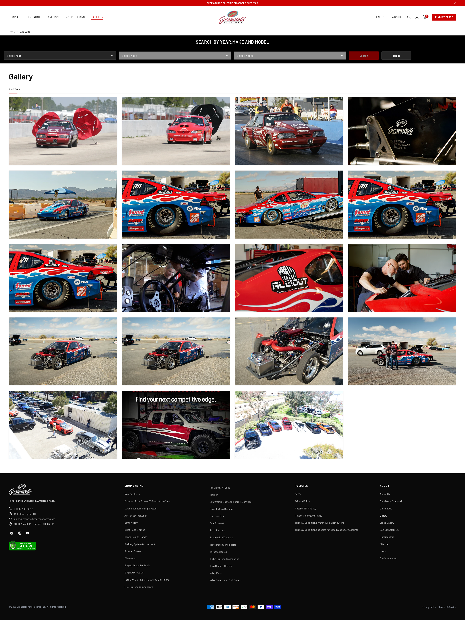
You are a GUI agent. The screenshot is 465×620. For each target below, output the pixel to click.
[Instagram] (20, 533)
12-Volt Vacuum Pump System (140, 508)
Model (238, 49)
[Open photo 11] (289, 278)
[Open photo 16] (402, 351)
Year (7, 49)
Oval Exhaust (217, 523)
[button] (409, 17)
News (383, 551)
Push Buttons (217, 530)
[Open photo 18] (176, 425)
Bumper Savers (132, 551)
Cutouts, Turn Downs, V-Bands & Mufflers (147, 501)
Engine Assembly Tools (137, 565)
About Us (385, 494)
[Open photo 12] (402, 278)
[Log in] (416, 17)
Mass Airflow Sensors (221, 509)
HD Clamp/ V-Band (220, 487)
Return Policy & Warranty (308, 515)
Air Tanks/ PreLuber (135, 515)
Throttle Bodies (218, 551)
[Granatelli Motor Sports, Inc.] (232, 17)
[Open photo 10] (176, 278)
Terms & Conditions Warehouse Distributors (319, 522)
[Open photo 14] (176, 351)
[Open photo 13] (63, 351)
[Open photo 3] (289, 131)
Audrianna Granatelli (391, 501)
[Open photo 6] (176, 205)
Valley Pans (216, 573)
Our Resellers (387, 536)
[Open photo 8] (402, 205)
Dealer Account (388, 558)
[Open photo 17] (63, 425)
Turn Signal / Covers (221, 565)
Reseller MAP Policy (305, 508)
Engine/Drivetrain (134, 572)
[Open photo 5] (63, 205)
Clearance (129, 558)
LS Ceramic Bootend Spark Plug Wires (231, 501)
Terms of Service (447, 607)
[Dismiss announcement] (454, 3)
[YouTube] (28, 533)
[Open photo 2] (176, 131)
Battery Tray (131, 522)
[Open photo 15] (289, 351)
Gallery (383, 515)
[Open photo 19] (289, 425)
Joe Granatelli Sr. (389, 529)
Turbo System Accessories (224, 558)
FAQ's (298, 494)
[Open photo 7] (289, 205)
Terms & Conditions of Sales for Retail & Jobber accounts (326, 529)
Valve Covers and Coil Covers (226, 580)
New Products (132, 494)
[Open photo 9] (63, 278)
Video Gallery (387, 522)
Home (12, 32)
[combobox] (60, 55)
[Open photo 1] (63, 131)
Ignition (214, 494)
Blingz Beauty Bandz (135, 536)
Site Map (384, 544)
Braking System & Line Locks (140, 544)
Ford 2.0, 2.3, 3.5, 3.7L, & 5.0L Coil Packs (146, 579)
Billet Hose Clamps (134, 529)
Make (122, 49)
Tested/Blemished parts (223, 544)
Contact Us (386, 508)
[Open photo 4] (402, 131)
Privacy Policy (302, 501)
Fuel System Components (138, 586)
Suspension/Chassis (221, 537)
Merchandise (217, 516)
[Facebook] (12, 533)
